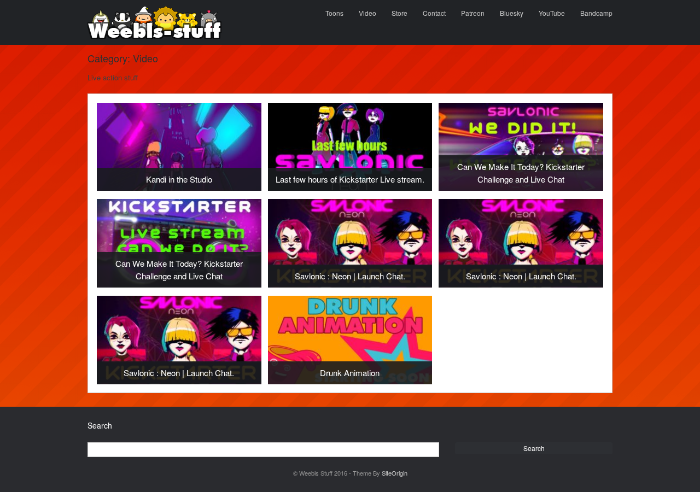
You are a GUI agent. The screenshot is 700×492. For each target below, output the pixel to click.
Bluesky (511, 12)
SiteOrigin (394, 472)
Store (399, 12)
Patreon (473, 12)
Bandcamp (596, 12)
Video (367, 12)
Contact (434, 12)
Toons (334, 12)
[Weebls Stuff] (154, 22)
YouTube (552, 12)
